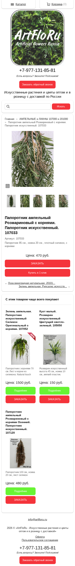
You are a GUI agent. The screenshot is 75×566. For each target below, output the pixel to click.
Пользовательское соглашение (40, 540)
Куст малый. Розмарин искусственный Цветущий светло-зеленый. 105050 (52, 318)
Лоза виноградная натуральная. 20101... (31, 283)
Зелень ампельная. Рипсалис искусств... (43, 286)
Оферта (40, 536)
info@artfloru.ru (37, 519)
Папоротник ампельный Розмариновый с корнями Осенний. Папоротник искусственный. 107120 (18, 422)
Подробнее (20, 390)
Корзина (57, 4)
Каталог (21, 4)
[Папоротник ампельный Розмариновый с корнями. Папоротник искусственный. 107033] (33, 159)
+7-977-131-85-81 (37, 70)
